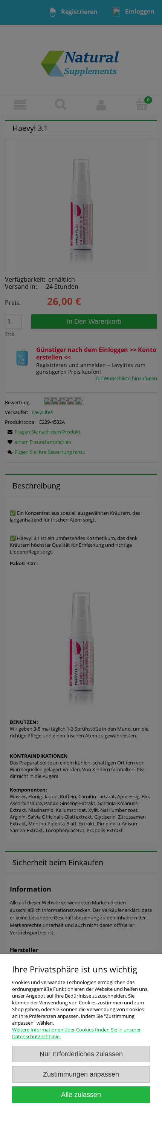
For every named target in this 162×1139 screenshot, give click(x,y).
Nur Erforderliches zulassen (81, 1054)
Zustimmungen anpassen (81, 1074)
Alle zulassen (81, 1094)
